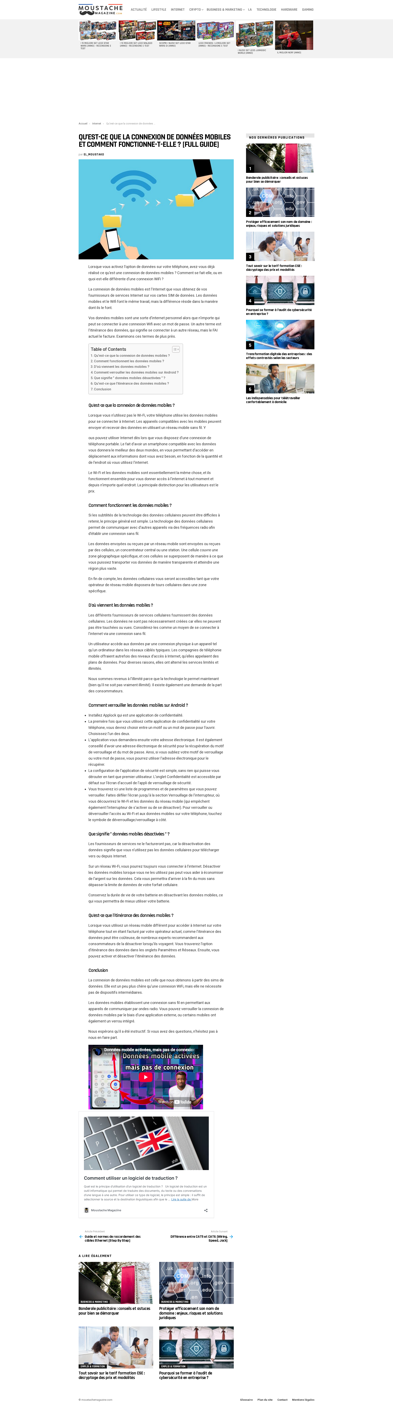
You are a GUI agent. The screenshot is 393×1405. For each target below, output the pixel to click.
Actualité (139, 9)
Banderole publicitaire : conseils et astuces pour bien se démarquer (114, 1311)
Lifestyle (158, 9)
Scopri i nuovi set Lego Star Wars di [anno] (175, 44)
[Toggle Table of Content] (174, 349)
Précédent (81, 38)
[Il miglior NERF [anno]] (294, 35)
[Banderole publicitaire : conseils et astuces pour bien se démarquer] (116, 1283)
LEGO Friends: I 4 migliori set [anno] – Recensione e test (214, 44)
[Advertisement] (196, 89)
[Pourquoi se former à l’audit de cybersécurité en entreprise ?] (196, 1347)
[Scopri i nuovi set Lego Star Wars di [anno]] (176, 30)
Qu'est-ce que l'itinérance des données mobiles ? (131, 383)
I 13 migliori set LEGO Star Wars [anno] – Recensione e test (96, 46)
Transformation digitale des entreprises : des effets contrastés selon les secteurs (279, 356)
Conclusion (102, 389)
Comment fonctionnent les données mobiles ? (129, 361)
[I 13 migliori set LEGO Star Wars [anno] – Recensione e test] (98, 30)
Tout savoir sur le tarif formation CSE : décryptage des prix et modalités (112, 1375)
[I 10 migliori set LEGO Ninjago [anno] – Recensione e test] (137, 30)
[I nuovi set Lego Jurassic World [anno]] (255, 34)
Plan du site (265, 1399)
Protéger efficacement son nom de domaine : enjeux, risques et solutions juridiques (190, 1313)
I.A (250, 9)
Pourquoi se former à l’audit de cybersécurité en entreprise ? (185, 1375)
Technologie (266, 9)
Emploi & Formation (93, 1366)
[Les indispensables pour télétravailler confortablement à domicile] (280, 378)
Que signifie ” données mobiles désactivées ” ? (129, 378)
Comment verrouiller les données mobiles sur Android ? (136, 372)
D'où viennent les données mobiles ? (121, 367)
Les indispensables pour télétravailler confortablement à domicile (273, 400)
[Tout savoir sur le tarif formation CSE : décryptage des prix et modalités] (116, 1347)
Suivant (312, 38)
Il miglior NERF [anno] (289, 52)
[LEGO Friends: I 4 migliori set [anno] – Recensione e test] (215, 30)
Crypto (195, 9)
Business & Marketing (224, 9)
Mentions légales (303, 1399)
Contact (282, 1399)
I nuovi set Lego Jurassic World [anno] (252, 52)
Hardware (289, 9)
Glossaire (246, 1399)
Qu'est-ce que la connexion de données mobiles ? (132, 356)
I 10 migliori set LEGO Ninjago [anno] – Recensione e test (136, 44)
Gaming (308, 9)
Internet (178, 9)
